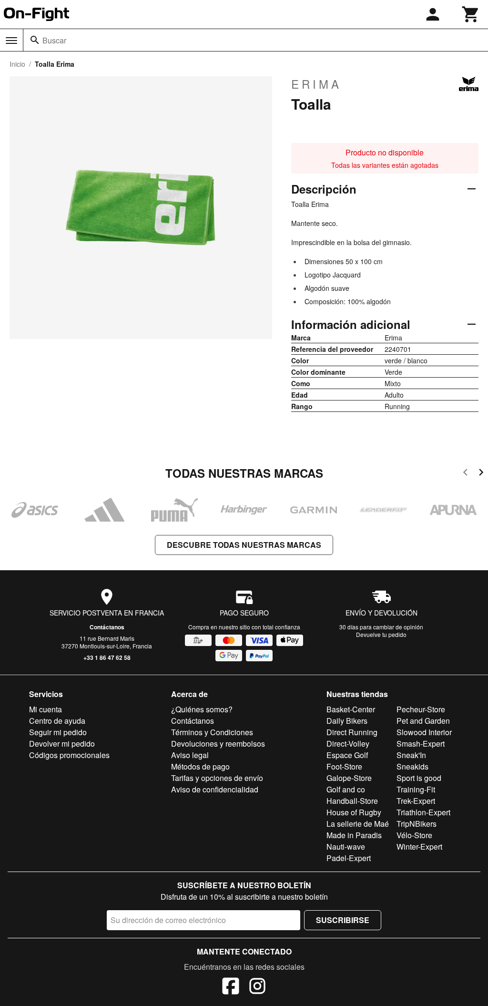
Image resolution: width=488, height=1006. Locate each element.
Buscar (54, 40)
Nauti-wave (345, 846)
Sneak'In (411, 754)
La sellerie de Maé (357, 823)
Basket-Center (350, 709)
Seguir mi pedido (58, 732)
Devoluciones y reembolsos (218, 743)
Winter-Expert (419, 846)
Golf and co (345, 789)
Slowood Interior (424, 732)
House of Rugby (353, 812)
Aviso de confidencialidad (214, 789)
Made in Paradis (354, 835)
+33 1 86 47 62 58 (107, 657)
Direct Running (351, 732)
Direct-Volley (347, 743)
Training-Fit (415, 789)
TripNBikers (416, 823)
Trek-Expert (415, 800)
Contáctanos (107, 627)
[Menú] (11, 40)
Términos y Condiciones (212, 732)
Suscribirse (342, 919)
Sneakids (412, 766)
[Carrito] (470, 14)
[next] (481, 473)
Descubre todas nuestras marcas (244, 544)
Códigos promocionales (69, 754)
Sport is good (418, 777)
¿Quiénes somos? (202, 709)
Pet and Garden (423, 720)
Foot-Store (344, 766)
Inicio (17, 64)
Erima (316, 84)
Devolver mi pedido (62, 743)
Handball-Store (352, 800)
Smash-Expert (420, 743)
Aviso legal (190, 754)
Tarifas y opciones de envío (217, 777)
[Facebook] (230, 987)
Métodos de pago (200, 766)
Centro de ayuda (57, 720)
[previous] (465, 473)
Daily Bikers (346, 720)
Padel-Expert (348, 857)
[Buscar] (35, 40)
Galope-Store (349, 777)
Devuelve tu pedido (381, 634)
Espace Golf (347, 754)
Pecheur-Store (420, 709)
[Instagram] (257, 987)
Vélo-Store (414, 835)
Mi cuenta (45, 709)
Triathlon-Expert (423, 812)
